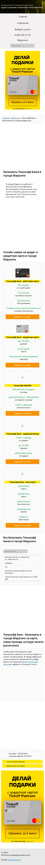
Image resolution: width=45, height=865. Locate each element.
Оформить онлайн (22, 317)
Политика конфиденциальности (15, 855)
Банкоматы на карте (16, 766)
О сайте (4, 852)
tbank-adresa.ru (14, 860)
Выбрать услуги (23, 29)
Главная (23, 16)
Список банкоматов (15, 761)
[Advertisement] (22, 145)
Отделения (22, 23)
